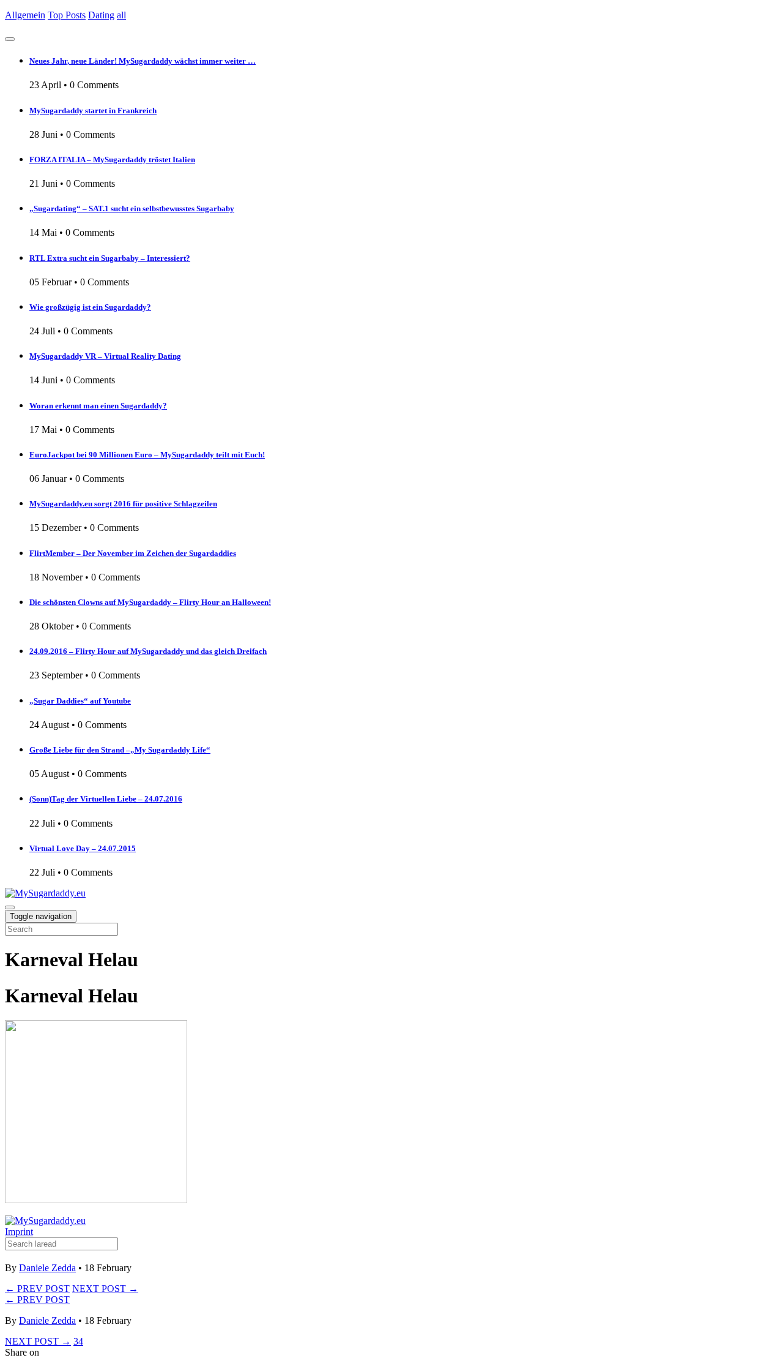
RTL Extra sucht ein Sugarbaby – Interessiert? (109, 258)
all (121, 15)
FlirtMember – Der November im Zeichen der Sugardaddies (132, 553)
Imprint (19, 1231)
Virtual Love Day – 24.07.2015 (82, 848)
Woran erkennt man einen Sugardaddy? (98, 405)
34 (78, 1341)
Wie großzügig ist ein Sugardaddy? (90, 307)
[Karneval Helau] (96, 1200)
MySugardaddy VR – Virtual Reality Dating (105, 356)
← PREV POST (37, 1288)
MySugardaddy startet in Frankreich (93, 110)
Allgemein (25, 15)
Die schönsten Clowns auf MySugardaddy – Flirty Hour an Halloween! (150, 602)
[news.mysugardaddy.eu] (45, 1220)
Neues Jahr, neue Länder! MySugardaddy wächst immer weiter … (142, 61)
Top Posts (67, 15)
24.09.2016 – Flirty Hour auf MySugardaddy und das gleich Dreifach (148, 651)
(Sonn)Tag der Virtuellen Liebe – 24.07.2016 (105, 798)
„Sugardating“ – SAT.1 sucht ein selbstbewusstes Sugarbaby (131, 208)
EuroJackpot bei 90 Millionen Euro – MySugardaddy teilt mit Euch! (147, 454)
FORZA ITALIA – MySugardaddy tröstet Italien (112, 159)
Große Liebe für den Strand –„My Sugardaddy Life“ (119, 749)
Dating (101, 15)
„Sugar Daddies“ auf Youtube (80, 700)
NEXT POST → (105, 1288)
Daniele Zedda (47, 1268)
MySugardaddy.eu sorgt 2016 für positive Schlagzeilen (123, 503)
